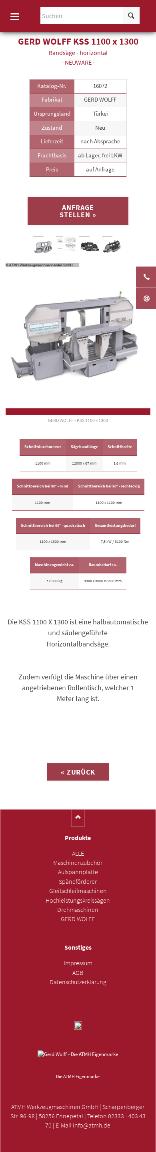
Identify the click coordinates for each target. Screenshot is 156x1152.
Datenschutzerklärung (78, 982)
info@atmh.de (91, 1125)
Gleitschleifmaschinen (78, 891)
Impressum (78, 963)
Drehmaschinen (77, 909)
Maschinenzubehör (77, 863)
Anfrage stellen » (78, 211)
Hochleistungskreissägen (78, 900)
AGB (77, 973)
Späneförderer (78, 881)
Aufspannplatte (78, 872)
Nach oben (78, 818)
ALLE (78, 853)
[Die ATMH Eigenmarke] (78, 1060)
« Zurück (78, 772)
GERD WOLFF (78, 919)
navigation (15, 16)
